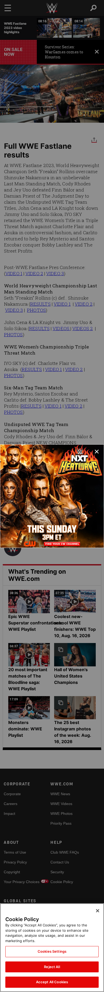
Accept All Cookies (52, 982)
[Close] (97, 911)
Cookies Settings (52, 951)
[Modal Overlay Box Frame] (52, 496)
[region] (52, 947)
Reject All (52, 967)
